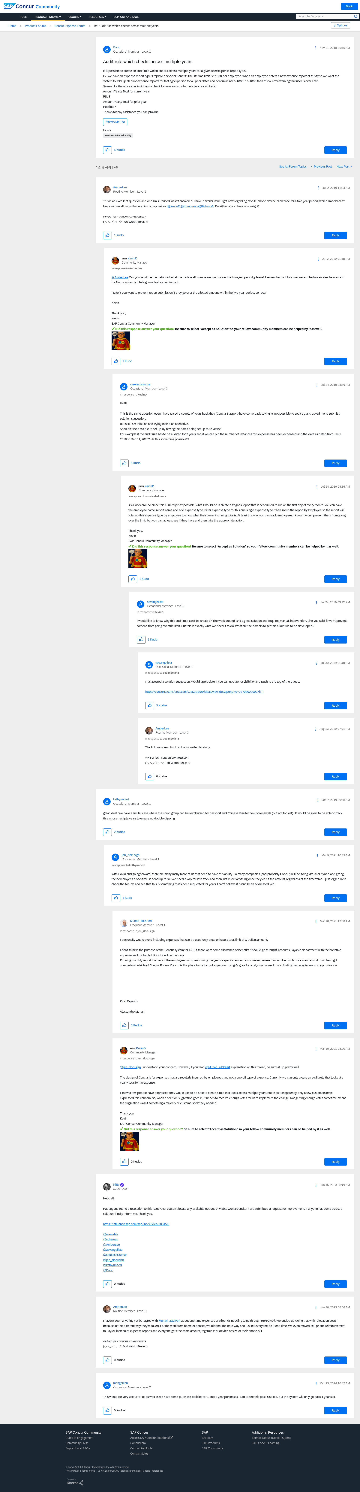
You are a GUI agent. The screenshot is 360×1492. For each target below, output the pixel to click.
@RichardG (206, 206)
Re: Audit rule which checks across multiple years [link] (126, 26)
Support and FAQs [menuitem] (126, 16)
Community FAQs (77, 1443)
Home (12, 26)
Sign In (349, 6)
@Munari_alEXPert (217, 1067)
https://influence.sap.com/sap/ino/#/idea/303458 (136, 1224)
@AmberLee (120, 277)
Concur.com (138, 1443)
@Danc (108, 1270)
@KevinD (173, 206)
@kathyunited (112, 1265)
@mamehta (110, 1234)
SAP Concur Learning (265, 1443)
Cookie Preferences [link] (153, 1471)
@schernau (110, 1239)
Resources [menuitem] (96, 16)
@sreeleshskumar (115, 1254)
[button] (315, 48)
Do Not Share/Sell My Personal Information (119, 1471)
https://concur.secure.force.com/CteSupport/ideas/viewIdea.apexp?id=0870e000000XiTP (204, 691)
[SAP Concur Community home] (19, 6)
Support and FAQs (78, 1448)
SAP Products (211, 1443)
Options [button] (342, 25)
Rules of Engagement (79, 1437)
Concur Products (141, 1448)
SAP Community (212, 1448)
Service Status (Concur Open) (271, 1437)
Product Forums (35, 26)
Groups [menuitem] (73, 16)
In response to (127, 268)
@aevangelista (112, 1249)
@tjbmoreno (189, 206)
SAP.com (207, 1437)
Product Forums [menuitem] (46, 16)
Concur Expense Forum (70, 26)
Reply (336, 150)
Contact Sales (139, 1453)
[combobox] (327, 16)
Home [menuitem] (23, 16)
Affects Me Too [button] (115, 122)
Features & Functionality (118, 135)
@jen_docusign (130, 1067)
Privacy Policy (72, 1471)
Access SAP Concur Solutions (150, 1437)
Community (48, 6)
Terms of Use (88, 1471)
